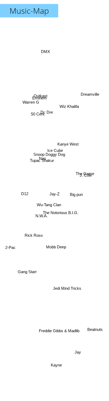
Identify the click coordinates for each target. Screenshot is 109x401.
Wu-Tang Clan (49, 208)
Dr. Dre (46, 110)
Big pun (76, 190)
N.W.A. (41, 215)
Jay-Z (54, 194)
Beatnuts (94, 332)
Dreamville (90, 97)
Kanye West (67, 145)
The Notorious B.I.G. (60, 214)
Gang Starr (28, 278)
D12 (22, 164)
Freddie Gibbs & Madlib (59, 330)
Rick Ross (33, 247)
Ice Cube (55, 151)
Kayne (58, 364)
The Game (84, 171)
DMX (44, 51)
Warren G (30, 104)
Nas (42, 159)
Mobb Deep (55, 247)
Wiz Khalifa (70, 101)
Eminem (40, 99)
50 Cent (37, 114)
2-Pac (11, 254)
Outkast (40, 95)
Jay (76, 354)
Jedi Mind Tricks (66, 290)
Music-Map (29, 10)
